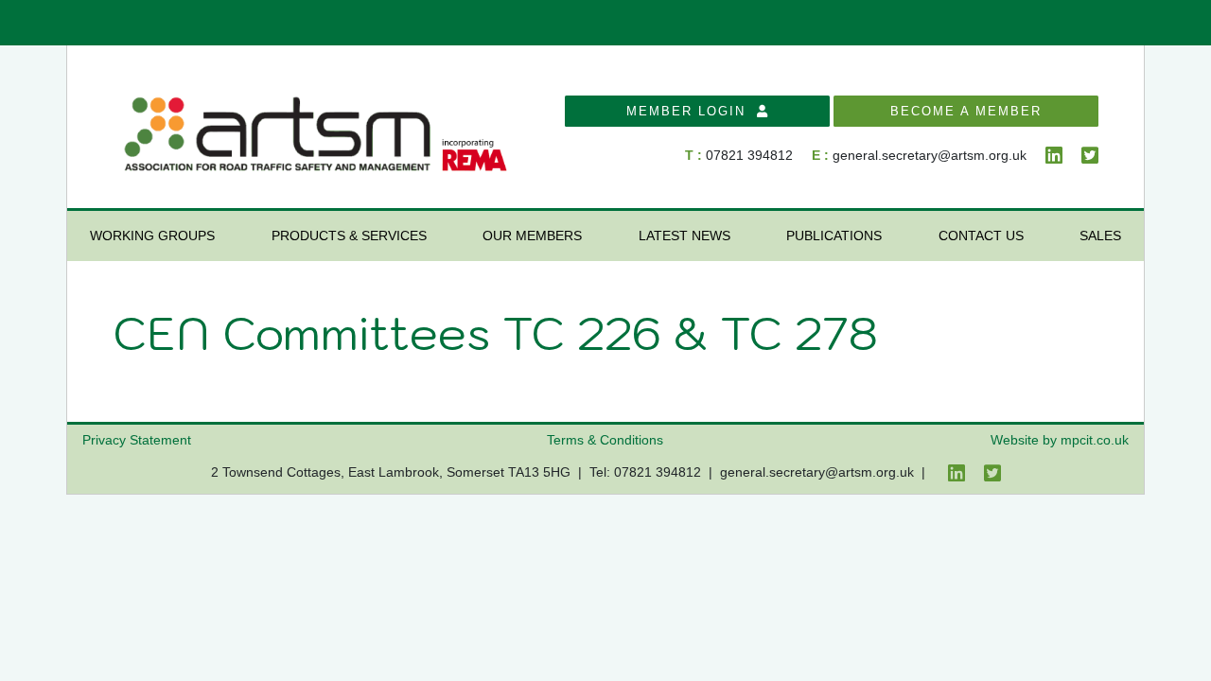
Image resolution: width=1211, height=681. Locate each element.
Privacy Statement (136, 439)
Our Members (532, 235)
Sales (1100, 235)
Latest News (684, 235)
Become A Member (966, 111)
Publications (834, 235)
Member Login (691, 111)
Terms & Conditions (605, 439)
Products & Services (349, 235)
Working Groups (152, 235)
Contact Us (981, 235)
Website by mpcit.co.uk (1060, 439)
